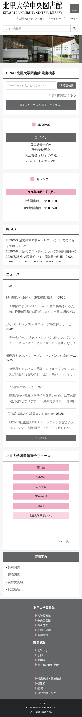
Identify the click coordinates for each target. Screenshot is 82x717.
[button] (6, 49)
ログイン (41, 137)
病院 (40, 688)
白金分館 (42, 625)
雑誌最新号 (15, 589)
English (75, 18)
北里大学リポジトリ (41, 515)
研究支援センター (48, 693)
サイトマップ (58, 18)
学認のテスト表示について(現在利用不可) (47, 251)
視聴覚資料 (15, 582)
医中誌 (41, 467)
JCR (41, 505)
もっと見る (41, 438)
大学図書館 (44, 615)
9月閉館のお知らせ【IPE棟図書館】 (30, 297)
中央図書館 (44, 620)
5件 (10, 285)
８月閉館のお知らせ (19, 387)
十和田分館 (44, 630)
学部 (40, 655)
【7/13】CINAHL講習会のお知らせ (30, 413)
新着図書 (13, 567)
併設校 (41, 683)
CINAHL (41, 486)
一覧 (66, 541)
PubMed (41, 477)
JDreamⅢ (41, 496)
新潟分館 (42, 634)
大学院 (41, 660)
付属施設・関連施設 (49, 678)
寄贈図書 (13, 574)
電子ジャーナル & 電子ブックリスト (41, 104)
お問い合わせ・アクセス (31, 18)
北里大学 (42, 650)
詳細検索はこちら (63, 95)
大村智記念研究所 (48, 664)
